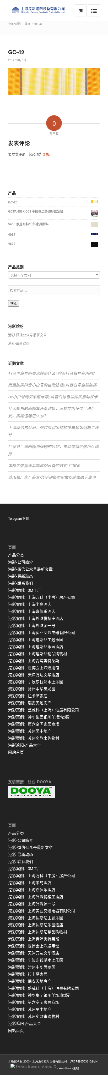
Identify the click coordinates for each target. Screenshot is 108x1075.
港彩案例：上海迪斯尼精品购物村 (37, 653)
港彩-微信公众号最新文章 (27, 334)
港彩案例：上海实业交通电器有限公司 (41, 632)
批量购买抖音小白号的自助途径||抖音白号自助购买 (52, 385)
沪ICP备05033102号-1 (84, 1061)
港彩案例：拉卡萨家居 (27, 695)
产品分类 (16, 555)
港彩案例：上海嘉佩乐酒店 (31, 611)
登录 (45, 154)
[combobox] (54, 275)
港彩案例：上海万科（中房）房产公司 (41, 597)
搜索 (13, 304)
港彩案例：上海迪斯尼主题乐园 (35, 639)
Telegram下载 (18, 518)
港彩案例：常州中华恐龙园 (31, 688)
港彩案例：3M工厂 (24, 590)
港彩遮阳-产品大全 (24, 745)
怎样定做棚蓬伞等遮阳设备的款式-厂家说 (44, 465)
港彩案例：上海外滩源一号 (31, 625)
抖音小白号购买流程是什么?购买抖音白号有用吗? (51, 373)
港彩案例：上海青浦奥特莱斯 (33, 660)
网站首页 (16, 752)
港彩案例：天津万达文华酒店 (33, 674)
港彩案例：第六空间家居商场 (33, 724)
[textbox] (54, 275)
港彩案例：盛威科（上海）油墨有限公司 (43, 709)
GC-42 (16, 52)
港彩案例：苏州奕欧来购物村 (33, 738)
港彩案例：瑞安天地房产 (29, 702)
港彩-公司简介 (20, 562)
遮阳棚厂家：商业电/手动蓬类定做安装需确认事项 (52, 477)
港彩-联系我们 (20, 583)
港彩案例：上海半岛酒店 (29, 604)
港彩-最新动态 (19, 343)
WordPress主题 (69, 1068)
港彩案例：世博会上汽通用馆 (33, 667)
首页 (27, 24)
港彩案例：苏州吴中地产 (29, 731)
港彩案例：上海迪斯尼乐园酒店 (35, 646)
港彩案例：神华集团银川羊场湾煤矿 (39, 717)
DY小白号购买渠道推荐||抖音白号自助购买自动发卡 (53, 396)
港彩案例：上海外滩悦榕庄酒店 (35, 618)
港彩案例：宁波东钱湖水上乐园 (35, 681)
